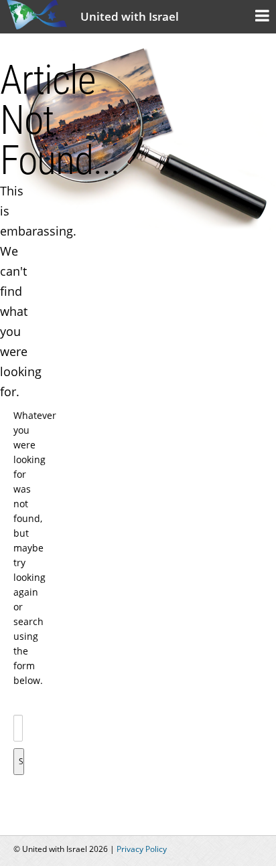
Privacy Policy (142, 849)
